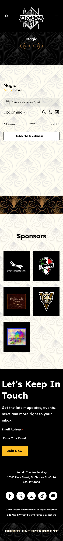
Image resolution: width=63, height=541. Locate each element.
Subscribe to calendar (29, 136)
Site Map (11, 514)
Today (31, 123)
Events (8, 90)
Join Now (14, 451)
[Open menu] (56, 16)
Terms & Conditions (46, 514)
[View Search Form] (7, 16)
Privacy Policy (26, 514)
